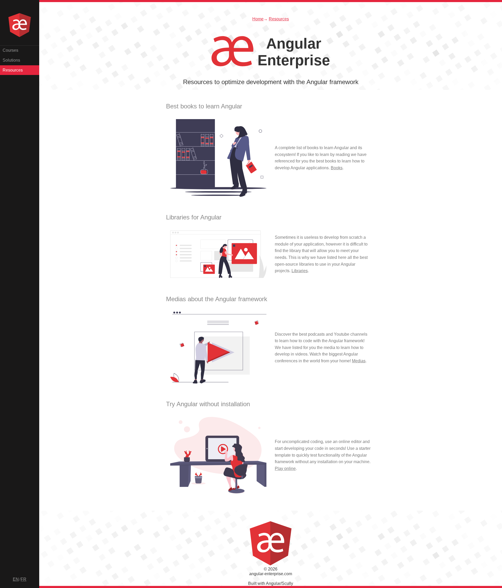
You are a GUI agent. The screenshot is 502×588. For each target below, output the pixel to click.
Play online (285, 468)
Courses (10, 50)
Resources (13, 70)
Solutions (11, 60)
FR (23, 579)
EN (16, 579)
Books (337, 168)
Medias (359, 361)
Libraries (300, 271)
